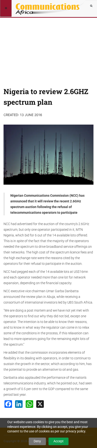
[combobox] (91, 6)
